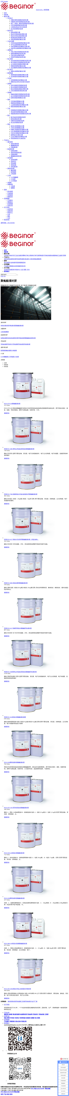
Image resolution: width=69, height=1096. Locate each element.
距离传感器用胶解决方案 (18, 97)
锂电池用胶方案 (15, 32)
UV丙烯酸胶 (14, 177)
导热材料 (10, 158)
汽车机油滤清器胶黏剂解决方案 (20, 43)
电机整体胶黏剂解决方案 (18, 106)
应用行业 (6, 1016)
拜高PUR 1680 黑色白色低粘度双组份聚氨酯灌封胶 (19, 449)
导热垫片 (13, 161)
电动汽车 (10, 30)
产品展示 (10, 200)
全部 (5, 363)
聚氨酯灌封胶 (15, 145)
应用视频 (6, 198)
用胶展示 (10, 202)
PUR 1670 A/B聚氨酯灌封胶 (12, 403)
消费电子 (10, 50)
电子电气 (10, 69)
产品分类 (6, 1012)
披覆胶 (13, 188)
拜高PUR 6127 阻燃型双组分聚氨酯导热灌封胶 (18, 628)
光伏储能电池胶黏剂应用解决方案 (21, 67)
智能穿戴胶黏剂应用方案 (18, 53)
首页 (5, 13)
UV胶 (9, 175)
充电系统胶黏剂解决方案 (18, 39)
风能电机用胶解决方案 (17, 103)
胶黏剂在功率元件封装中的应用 (20, 81)
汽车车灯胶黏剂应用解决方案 (19, 133)
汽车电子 (10, 18)
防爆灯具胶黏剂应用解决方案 (19, 129)
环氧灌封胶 (14, 147)
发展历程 (10, 211)
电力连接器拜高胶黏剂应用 (19, 87)
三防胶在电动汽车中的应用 (19, 27)
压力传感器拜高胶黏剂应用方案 (20, 96)
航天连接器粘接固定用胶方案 (19, 89)
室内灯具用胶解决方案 (17, 126)
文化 (8, 218)
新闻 (5, 189)
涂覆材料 (10, 184)
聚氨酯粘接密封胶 (16, 156)
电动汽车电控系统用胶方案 (19, 36)
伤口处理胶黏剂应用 (17, 122)
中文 (2, 1)
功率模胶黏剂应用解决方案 (19, 80)
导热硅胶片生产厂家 (31, 1001)
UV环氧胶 (14, 180)
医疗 (8, 115)
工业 (8, 108)
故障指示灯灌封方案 (17, 135)
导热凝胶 (13, 163)
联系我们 (6, 1023)
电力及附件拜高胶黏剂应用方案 (20, 62)
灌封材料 (10, 142)
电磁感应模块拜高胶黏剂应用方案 (21, 113)
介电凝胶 (13, 173)
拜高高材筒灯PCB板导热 (18, 138)
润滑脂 (9, 182)
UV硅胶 (13, 179)
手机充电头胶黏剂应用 (17, 55)
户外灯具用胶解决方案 (17, 127)
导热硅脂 (13, 165)
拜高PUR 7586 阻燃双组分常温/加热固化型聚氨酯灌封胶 (20, 494)
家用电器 (10, 73)
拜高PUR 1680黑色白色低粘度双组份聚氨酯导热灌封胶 (20, 671)
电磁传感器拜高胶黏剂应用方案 (20, 94)
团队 (8, 216)
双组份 (6, 366)
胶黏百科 (10, 196)
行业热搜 (10, 193)
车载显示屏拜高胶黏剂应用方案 (20, 21)
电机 (8, 99)
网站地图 (47, 1088)
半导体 (9, 78)
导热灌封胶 (14, 166)
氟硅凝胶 (13, 170)
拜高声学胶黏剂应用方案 (18, 57)
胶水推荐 (10, 191)
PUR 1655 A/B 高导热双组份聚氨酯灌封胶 (16, 807)
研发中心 (10, 212)
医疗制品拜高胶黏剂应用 (18, 117)
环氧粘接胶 (14, 154)
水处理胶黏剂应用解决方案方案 (20, 46)
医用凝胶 (13, 172)
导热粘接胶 (14, 159)
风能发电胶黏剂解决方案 (18, 66)
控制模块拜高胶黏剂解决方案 (19, 110)
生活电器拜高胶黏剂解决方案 (19, 76)
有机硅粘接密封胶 (16, 152)
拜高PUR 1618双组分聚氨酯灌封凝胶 (15, 717)
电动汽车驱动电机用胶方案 (19, 34)
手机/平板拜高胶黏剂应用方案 (20, 51)
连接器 (9, 83)
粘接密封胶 (10, 149)
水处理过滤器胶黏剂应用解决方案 (21, 48)
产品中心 (6, 140)
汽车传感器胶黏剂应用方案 (19, 25)
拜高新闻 (10, 195)
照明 (8, 124)
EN (5, 276)
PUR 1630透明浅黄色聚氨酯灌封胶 (14, 762)
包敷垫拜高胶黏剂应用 (17, 120)
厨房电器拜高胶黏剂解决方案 (19, 74)
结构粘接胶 (14, 150)
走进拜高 (10, 209)
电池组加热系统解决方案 (18, 37)
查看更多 (6, 413)
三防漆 (13, 186)
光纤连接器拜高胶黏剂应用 (19, 85)
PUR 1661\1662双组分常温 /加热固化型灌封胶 (17, 989)
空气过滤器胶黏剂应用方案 (19, 44)
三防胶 (23, 1001)
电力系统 (10, 59)
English (6, 1)
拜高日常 (10, 205)
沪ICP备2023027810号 (37, 1088)
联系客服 (46, 9)
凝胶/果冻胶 (10, 168)
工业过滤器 (10, 41)
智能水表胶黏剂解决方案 (18, 71)
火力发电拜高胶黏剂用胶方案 (19, 64)
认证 (8, 214)
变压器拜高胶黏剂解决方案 (19, 112)
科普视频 (10, 203)
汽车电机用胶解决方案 (17, 101)
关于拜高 (6, 207)
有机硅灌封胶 (15, 143)
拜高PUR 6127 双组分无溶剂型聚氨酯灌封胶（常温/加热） (21, 539)
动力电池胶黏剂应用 (17, 28)
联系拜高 (6, 219)
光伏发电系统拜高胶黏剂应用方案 (21, 60)
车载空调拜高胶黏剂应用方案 (19, 20)
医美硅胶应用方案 (16, 119)
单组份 (6, 364)
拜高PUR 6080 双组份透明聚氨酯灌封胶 (16, 583)
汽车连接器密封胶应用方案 (19, 90)
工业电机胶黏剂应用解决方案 (19, 104)
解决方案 (6, 16)
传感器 (9, 92)
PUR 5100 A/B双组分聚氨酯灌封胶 (14, 853)
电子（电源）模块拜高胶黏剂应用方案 (22, 23)
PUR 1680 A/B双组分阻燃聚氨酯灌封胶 (15, 943)
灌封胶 (6, 14)
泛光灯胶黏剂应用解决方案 (19, 136)
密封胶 (14, 1001)
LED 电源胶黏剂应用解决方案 (20, 131)
